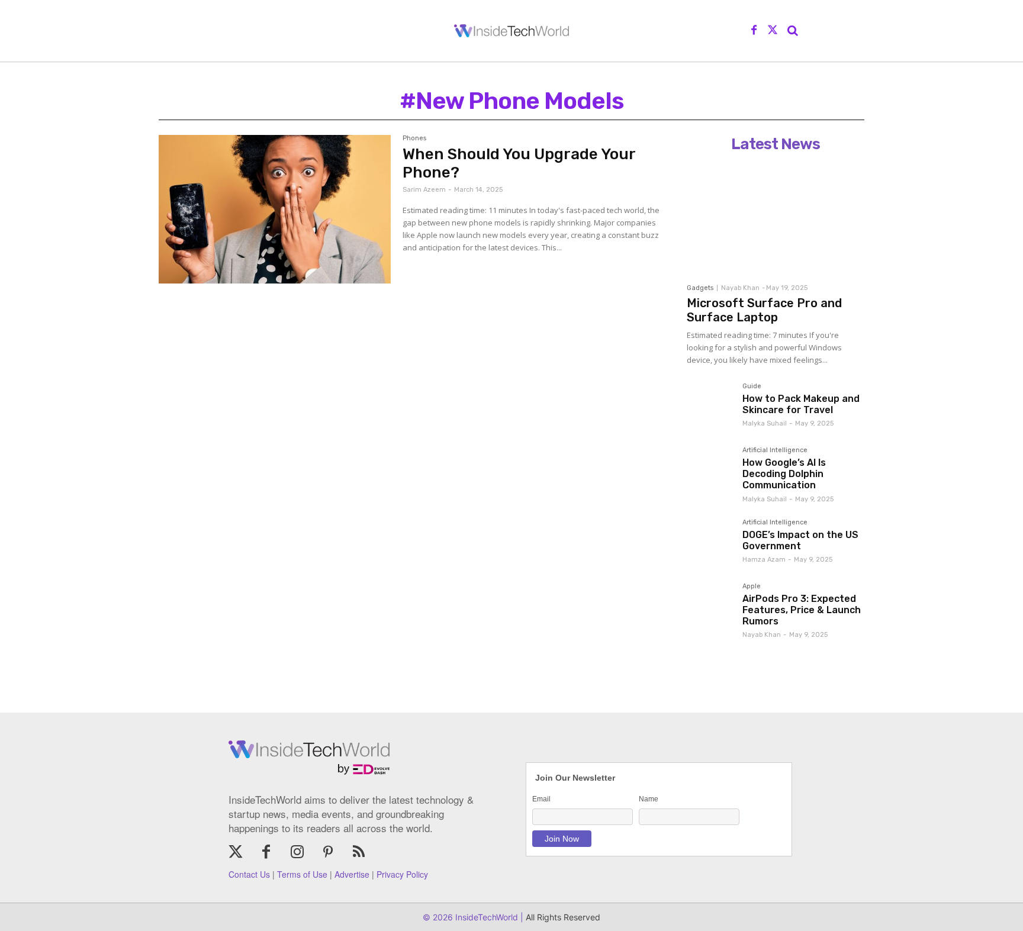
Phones (414, 138)
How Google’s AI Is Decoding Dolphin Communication (784, 474)
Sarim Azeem (424, 190)
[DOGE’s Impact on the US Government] (710, 542)
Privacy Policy (402, 874)
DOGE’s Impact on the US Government (800, 540)
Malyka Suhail (764, 423)
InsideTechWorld (485, 917)
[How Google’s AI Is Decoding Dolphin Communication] (710, 470)
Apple (751, 586)
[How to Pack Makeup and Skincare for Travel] (710, 406)
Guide (751, 386)
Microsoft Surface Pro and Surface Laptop (764, 310)
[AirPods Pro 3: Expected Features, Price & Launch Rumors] (710, 606)
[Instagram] (297, 852)
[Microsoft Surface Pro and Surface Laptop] (775, 217)
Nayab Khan (740, 288)
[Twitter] (772, 30)
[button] (792, 31)
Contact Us (249, 874)
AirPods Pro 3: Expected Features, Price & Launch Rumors (801, 610)
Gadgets (700, 288)
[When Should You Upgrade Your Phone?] (275, 209)
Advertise (351, 874)
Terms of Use (302, 874)
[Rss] (358, 852)
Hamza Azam (764, 559)
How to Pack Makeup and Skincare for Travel (801, 404)
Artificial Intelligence (775, 450)
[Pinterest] (328, 852)
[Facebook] (754, 30)
